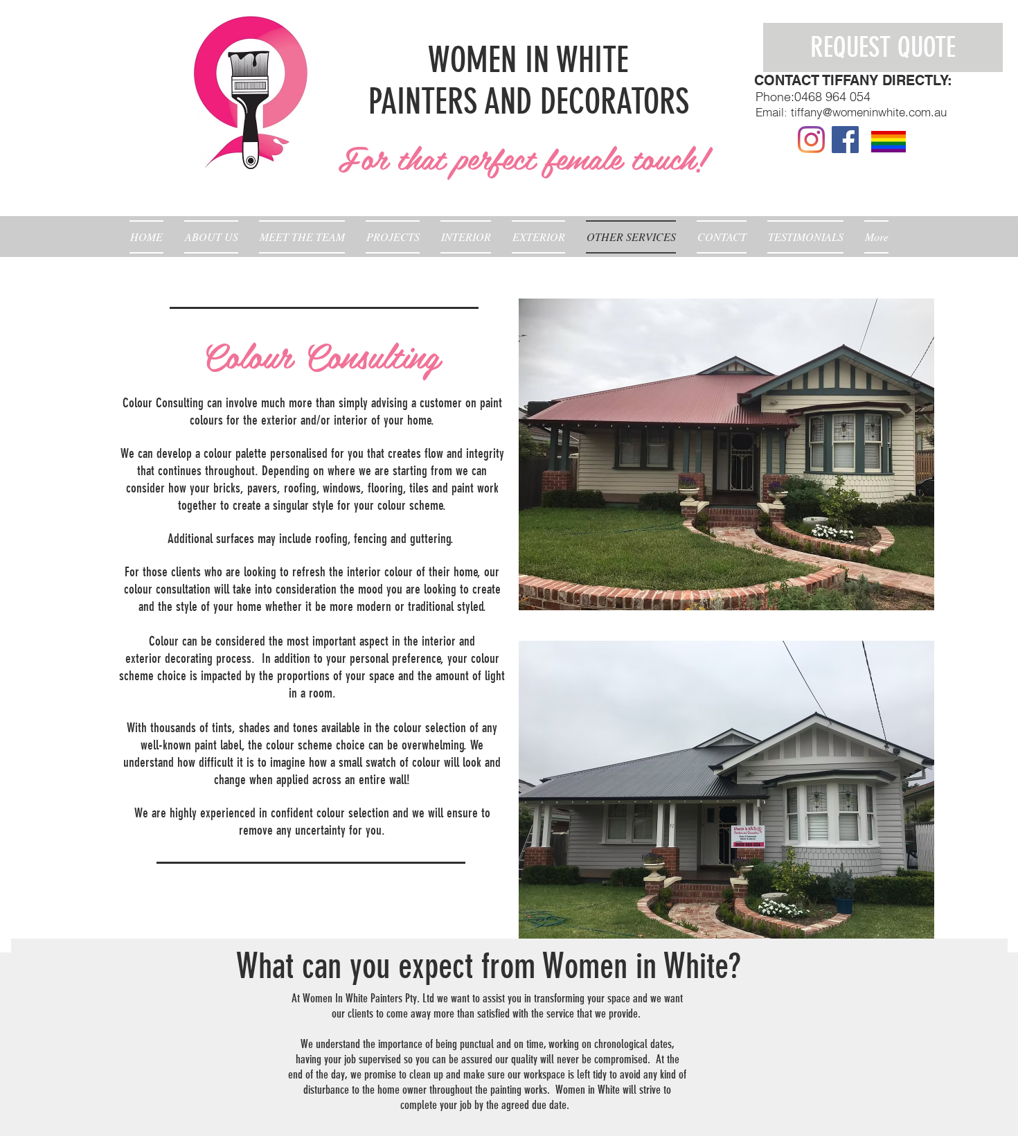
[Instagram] (811, 139)
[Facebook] (845, 139)
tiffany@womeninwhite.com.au (869, 112)
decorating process (208, 658)
